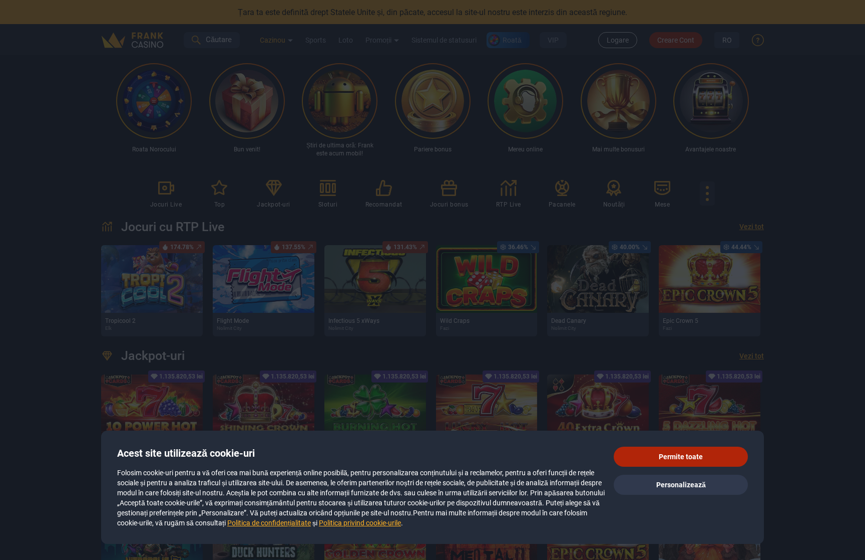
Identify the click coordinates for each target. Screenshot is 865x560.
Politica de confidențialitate (269, 523)
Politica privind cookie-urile (360, 523)
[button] (681, 457)
